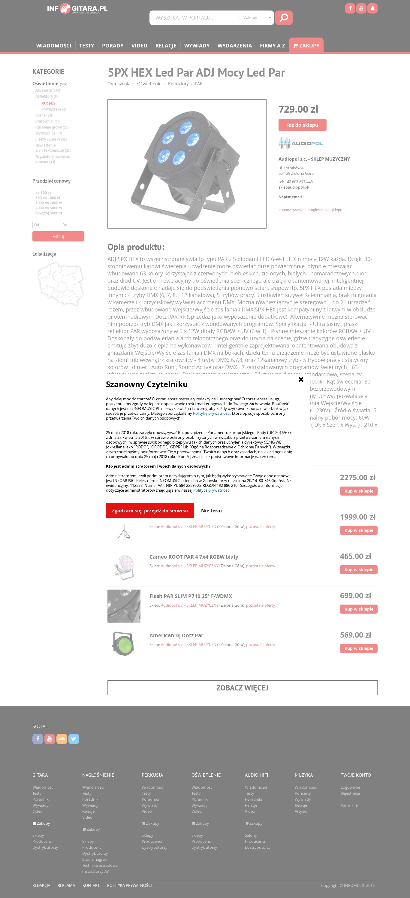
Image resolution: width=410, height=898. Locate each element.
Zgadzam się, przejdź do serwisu (150, 510)
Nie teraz (212, 510)
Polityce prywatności (211, 490)
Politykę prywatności (211, 413)
